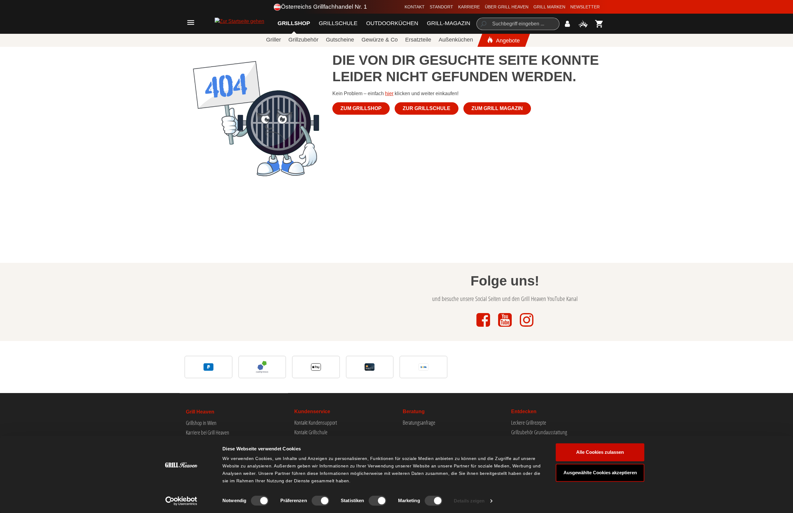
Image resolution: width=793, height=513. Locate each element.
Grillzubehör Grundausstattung (539, 432)
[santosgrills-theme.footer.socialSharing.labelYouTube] (505, 327)
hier (389, 93)
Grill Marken (549, 6)
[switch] (320, 501)
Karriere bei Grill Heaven (207, 432)
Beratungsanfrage (419, 422)
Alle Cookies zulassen (600, 452)
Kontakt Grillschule (310, 432)
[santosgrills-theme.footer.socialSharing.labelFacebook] (484, 327)
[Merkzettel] (583, 23)
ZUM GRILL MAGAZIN (497, 108)
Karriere (469, 6)
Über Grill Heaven (506, 6)
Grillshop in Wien (201, 423)
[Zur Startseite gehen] (225, 21)
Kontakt (415, 6)
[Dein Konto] (567, 23)
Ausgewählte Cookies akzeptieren (600, 472)
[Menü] (190, 22)
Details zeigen (469, 500)
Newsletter (585, 6)
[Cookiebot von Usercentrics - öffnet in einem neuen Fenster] (181, 501)
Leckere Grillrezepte (528, 422)
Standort (441, 6)
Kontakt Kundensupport (315, 422)
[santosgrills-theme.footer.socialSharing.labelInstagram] (526, 327)
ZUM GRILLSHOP (361, 108)
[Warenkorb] (599, 23)
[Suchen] (483, 24)
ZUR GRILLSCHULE (426, 108)
